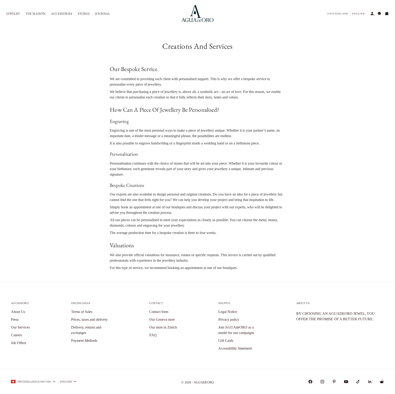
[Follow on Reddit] (381, 381)
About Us (18, 312)
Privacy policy (228, 319)
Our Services (20, 327)
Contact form (158, 312)
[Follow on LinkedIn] (370, 381)
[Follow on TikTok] (358, 381)
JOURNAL (102, 13)
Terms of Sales (81, 312)
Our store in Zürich (163, 327)
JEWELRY (13, 13)
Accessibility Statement (235, 348)
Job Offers (18, 343)
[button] (338, 13)
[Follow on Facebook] (310, 381)
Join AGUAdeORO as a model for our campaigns (236, 330)
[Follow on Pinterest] (334, 381)
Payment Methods (84, 340)
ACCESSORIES (61, 13)
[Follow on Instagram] (322, 381)
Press (15, 319)
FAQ (153, 335)
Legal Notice (227, 312)
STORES (84, 13)
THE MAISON (35, 13)
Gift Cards (225, 340)
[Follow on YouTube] (346, 381)
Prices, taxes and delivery (89, 319)
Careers (16, 335)
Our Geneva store (162, 319)
